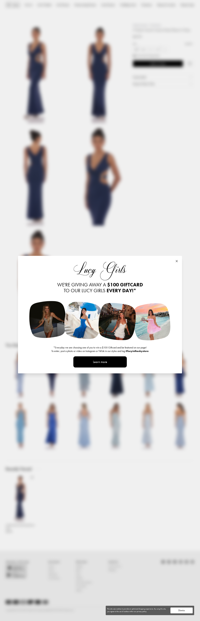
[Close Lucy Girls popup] (176, 261)
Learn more (100, 362)
